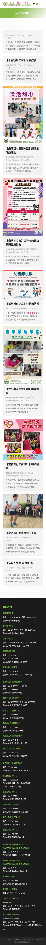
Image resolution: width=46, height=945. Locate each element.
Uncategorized (11, 35)
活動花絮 (30, 157)
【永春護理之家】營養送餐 (21, 60)
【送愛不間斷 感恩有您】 (20, 563)
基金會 (8, 157)
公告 (7, 65)
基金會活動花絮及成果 (18, 157)
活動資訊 (9, 537)
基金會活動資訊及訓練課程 (20, 249)
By (25, 35)
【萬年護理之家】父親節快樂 (22, 303)
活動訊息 (33, 249)
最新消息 (13, 65)
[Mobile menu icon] (41, 3)
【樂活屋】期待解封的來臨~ (22, 533)
